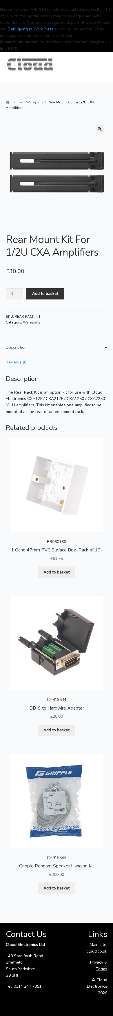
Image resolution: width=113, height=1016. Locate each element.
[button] (100, 129)
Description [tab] (16, 347)
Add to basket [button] (56, 572)
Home (17, 102)
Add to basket (45, 293)
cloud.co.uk (97, 951)
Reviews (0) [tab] (17, 362)
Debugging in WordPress (31, 29)
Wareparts (35, 102)
